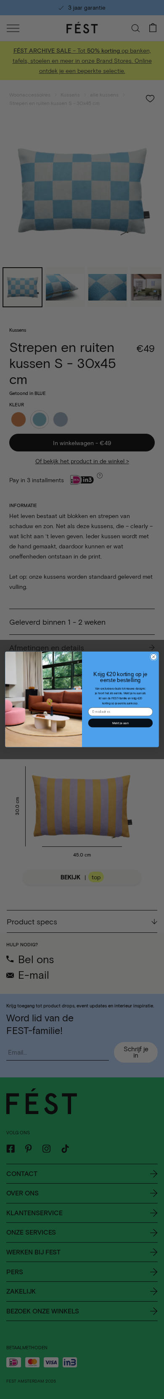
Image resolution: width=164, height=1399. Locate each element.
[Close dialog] (154, 657)
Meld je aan (120, 723)
